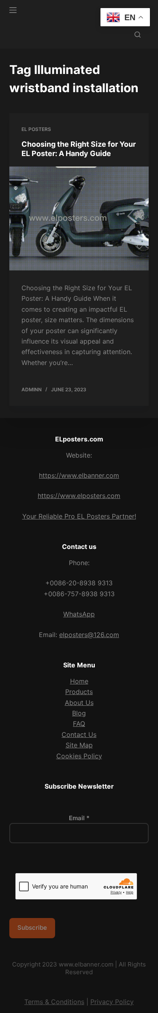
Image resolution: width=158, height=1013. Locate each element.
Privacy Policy (112, 1002)
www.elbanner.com (86, 964)
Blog (79, 713)
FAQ (79, 724)
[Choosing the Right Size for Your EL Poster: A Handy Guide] (78, 218)
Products (79, 692)
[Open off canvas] (13, 10)
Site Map (79, 745)
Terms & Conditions (54, 1002)
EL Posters (36, 129)
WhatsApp (79, 614)
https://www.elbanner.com (79, 475)
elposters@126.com (89, 635)
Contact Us (79, 734)
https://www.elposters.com (79, 496)
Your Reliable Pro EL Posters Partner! (79, 516)
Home (79, 681)
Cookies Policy (79, 756)
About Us (79, 703)
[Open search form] (138, 35)
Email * (79, 818)
